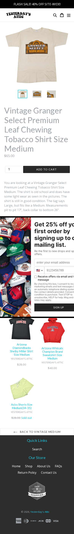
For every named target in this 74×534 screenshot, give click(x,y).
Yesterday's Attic (39, 511)
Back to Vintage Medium (40, 431)
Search (37, 449)
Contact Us (49, 472)
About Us (43, 466)
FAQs (58, 466)
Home (16, 466)
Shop (28, 466)
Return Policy (27, 472)
